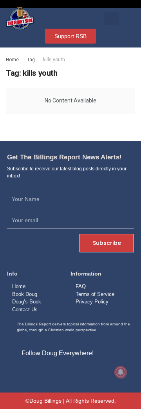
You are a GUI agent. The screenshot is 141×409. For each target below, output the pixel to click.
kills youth (54, 59)
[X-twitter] (70, 371)
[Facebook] (52, 371)
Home (12, 59)
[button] (111, 18)
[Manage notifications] (120, 372)
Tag (31, 59)
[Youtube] (88, 371)
